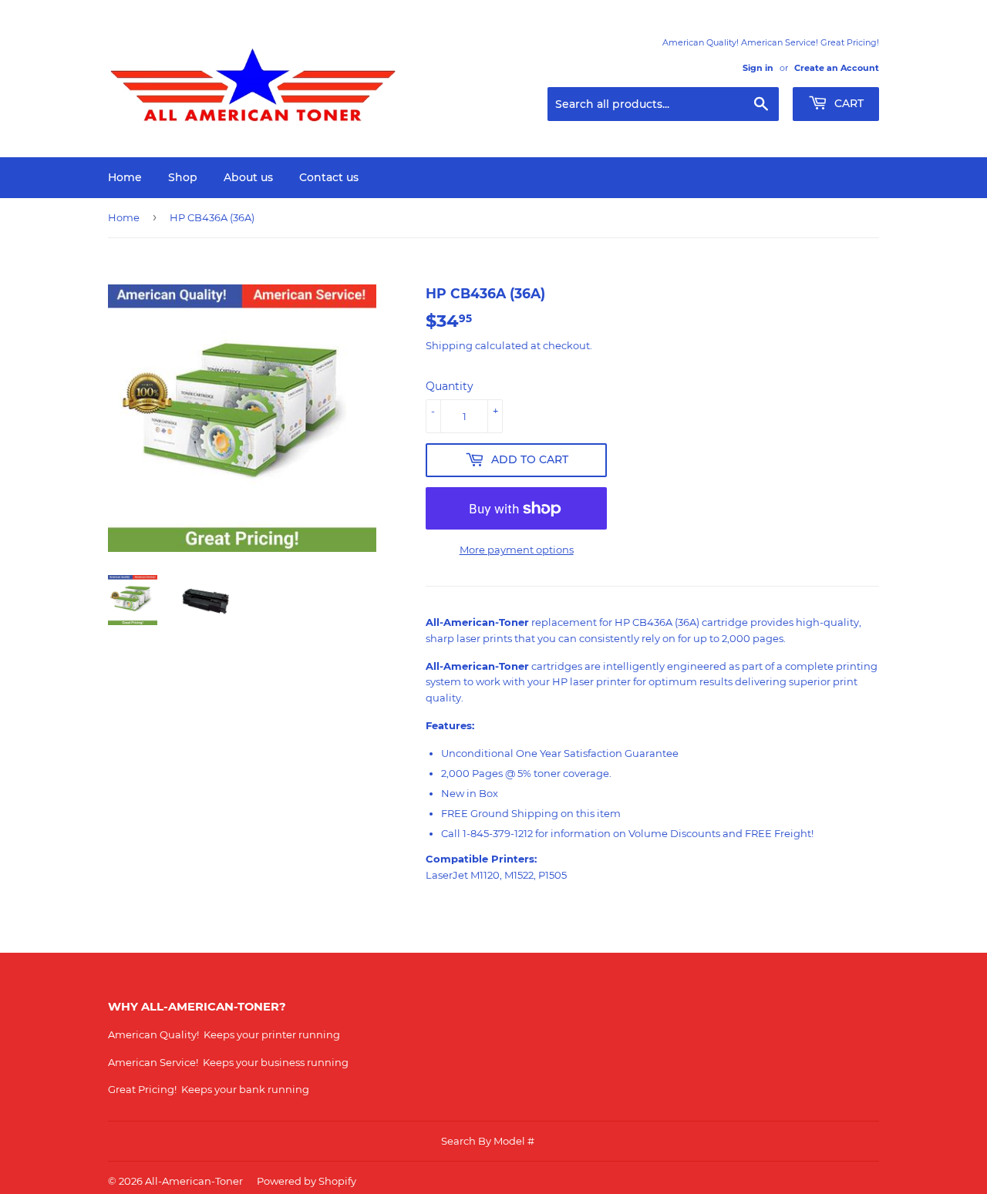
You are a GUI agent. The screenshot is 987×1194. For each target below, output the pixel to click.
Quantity (449, 386)
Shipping (449, 345)
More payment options (517, 549)
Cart (847, 103)
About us (248, 177)
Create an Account (836, 67)
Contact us (329, 177)
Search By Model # (487, 1141)
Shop (182, 177)
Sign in (758, 67)
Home (125, 177)
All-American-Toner (194, 1181)
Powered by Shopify (306, 1181)
